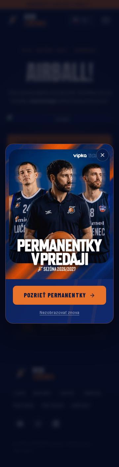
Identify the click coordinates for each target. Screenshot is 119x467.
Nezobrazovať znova (59, 312)
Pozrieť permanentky (55, 295)
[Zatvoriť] (102, 155)
